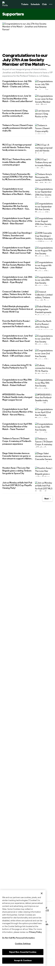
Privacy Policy (35, 932)
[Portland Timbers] (5, 4)
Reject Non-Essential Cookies (22, 952)
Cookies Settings (23, 943)
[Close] (41, 893)
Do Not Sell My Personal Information (18, 938)
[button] (50, 4)
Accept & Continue (23, 960)
